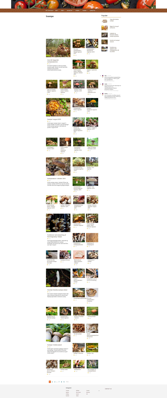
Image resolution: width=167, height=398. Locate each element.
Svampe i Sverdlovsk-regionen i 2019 (92, 110)
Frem (67, 381)
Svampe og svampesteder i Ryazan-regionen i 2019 (78, 130)
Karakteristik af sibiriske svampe (51, 317)
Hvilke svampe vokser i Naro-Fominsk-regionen (91, 225)
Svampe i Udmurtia (78, 353)
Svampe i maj (90, 353)
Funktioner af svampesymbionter (78, 244)
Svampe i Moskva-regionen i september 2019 (92, 91)
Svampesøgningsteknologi (80, 298)
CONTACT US (108, 389)
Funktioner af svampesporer (90, 244)
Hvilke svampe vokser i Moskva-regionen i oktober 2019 (78, 72)
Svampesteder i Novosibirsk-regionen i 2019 (91, 50)
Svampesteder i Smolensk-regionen (78, 224)
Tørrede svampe (78, 334)
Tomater (67, 390)
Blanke (84, 10)
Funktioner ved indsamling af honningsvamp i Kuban (56, 236)
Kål (87, 394)
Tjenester (92, 10)
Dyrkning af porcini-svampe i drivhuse (51, 371)
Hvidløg (67, 394)
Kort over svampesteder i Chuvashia (90, 300)
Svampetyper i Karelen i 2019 (50, 148)
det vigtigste (49, 10)
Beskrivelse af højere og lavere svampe (78, 261)
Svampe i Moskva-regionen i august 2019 (92, 206)
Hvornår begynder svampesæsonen (53, 61)
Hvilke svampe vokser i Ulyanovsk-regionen (64, 149)
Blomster (69, 10)
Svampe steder (64, 369)
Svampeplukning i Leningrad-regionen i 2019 (78, 169)
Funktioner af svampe (91, 260)
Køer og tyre (78, 392)
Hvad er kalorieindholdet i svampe (78, 280)
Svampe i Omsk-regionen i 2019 (78, 90)
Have (56, 10)
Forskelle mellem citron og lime (110, 98)
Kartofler (67, 395)
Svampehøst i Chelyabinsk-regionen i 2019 (78, 149)
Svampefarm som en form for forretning (92, 279)
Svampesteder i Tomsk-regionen (65, 317)
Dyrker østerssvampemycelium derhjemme (92, 335)
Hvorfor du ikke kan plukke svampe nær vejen (51, 261)
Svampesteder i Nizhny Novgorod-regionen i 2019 (78, 188)
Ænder (77, 395)
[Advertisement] (72, 27)
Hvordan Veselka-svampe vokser (57, 290)
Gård (62, 10)
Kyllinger (77, 390)
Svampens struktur (65, 260)
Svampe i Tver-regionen (90, 168)
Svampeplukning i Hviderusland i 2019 (78, 206)
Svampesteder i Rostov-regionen (78, 109)
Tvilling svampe (92, 316)
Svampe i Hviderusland (54, 345)
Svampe (77, 10)
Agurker (67, 392)
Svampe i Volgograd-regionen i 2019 (92, 128)
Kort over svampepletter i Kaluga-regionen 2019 (78, 51)
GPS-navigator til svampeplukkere (92, 370)
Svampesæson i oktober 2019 (56, 178)
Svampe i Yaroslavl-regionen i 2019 (65, 205)
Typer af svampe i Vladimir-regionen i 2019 (51, 91)
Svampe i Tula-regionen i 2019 (91, 187)
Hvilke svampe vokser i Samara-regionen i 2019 (51, 206)
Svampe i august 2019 (54, 119)
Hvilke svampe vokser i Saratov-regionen (65, 91)
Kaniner (77, 394)
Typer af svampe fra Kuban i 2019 (92, 148)
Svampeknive (77, 369)
